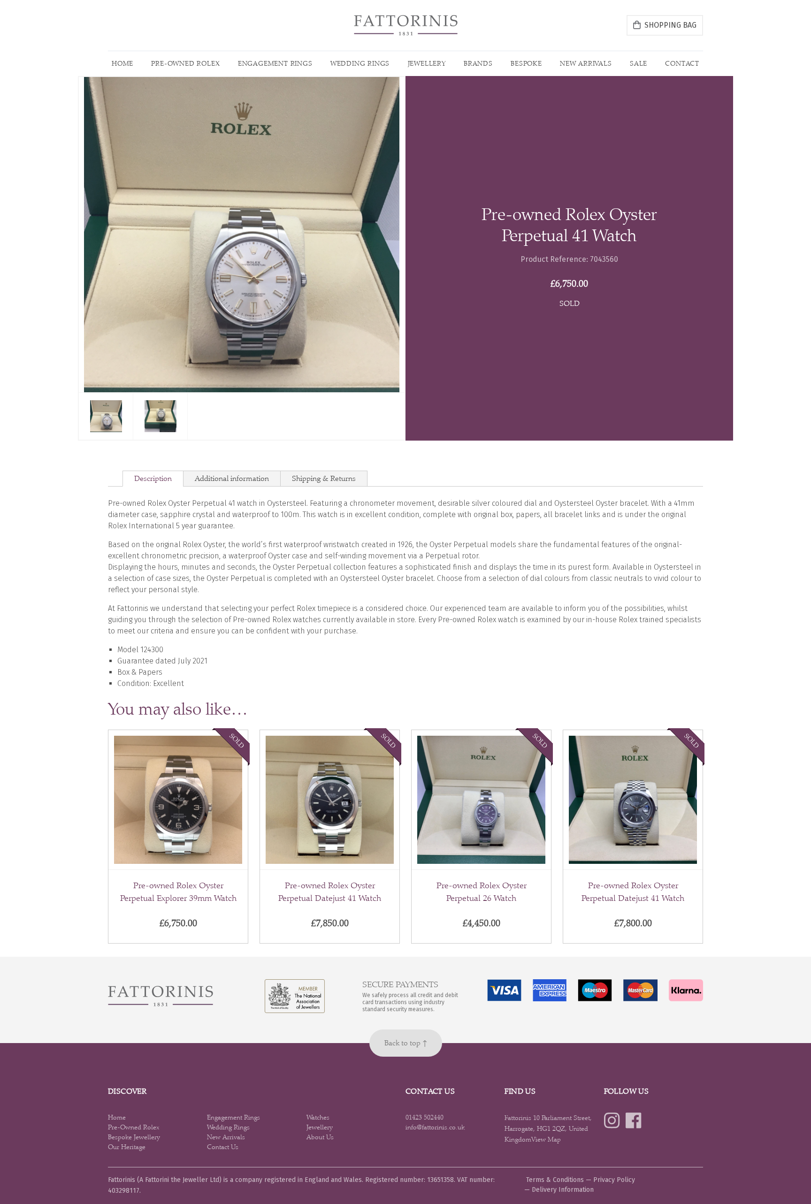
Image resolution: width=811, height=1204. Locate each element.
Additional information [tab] (232, 478)
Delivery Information (563, 1190)
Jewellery (427, 63)
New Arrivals (586, 63)
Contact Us (222, 1147)
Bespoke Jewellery (134, 1137)
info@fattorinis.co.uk (435, 1127)
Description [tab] (153, 478)
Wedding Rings (360, 63)
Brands (478, 63)
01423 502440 (425, 1117)
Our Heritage (126, 1147)
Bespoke (526, 63)
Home (122, 63)
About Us (320, 1137)
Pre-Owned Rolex (185, 63)
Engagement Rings (275, 63)
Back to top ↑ (405, 1042)
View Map (546, 1139)
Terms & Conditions (555, 1180)
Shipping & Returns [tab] (324, 478)
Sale (638, 63)
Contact (682, 63)
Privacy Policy (614, 1180)
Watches (317, 1117)
